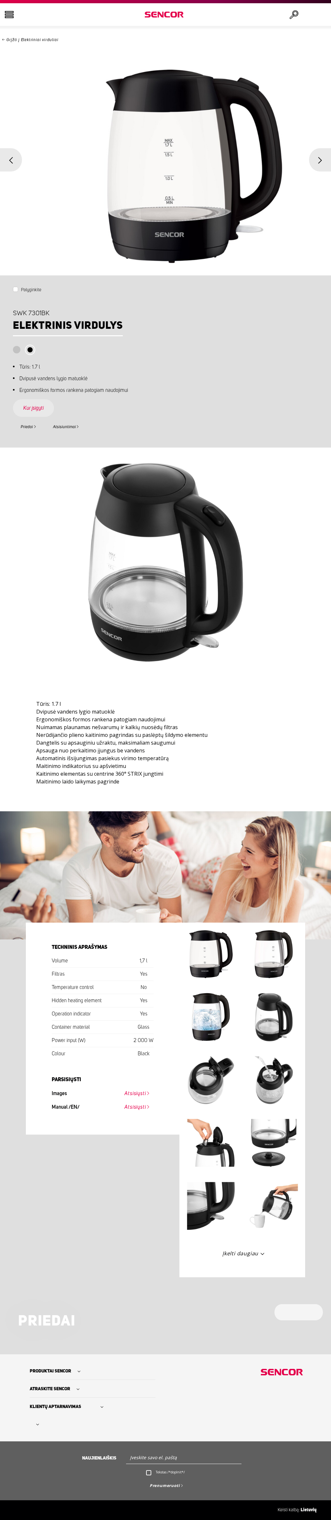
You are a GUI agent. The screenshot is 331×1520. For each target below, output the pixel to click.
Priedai (27, 427)
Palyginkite (31, 290)
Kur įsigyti (33, 408)
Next (320, 160)
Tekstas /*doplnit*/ (170, 1472)
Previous (11, 160)
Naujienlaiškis (99, 1458)
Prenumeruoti (165, 1485)
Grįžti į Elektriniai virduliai (32, 40)
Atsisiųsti (135, 1093)
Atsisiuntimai (64, 427)
